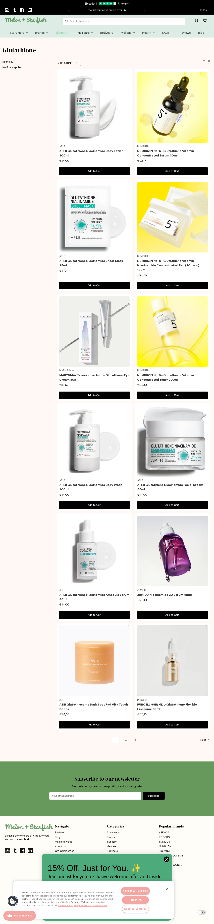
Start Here (113, 832)
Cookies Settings (135, 908)
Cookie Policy (65, 905)
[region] (93, 900)
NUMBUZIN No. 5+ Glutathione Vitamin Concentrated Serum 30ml (165, 153)
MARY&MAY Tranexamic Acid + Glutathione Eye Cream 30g (94, 377)
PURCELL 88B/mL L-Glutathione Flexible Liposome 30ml (167, 707)
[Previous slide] (69, 10)
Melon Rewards (63, 841)
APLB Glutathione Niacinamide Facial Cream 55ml (170, 487)
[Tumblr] (15, 10)
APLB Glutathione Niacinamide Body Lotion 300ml (91, 153)
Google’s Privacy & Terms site (90, 905)
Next (203, 740)
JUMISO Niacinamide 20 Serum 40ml (164, 595)
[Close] (167, 889)
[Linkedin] (30, 10)
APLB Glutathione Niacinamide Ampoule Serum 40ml (94, 597)
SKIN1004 (164, 841)
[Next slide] (144, 10)
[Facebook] (22, 10)
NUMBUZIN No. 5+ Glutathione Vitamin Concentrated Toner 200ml (165, 377)
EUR (202, 10)
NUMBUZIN (165, 846)
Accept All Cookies (135, 890)
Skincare (112, 841)
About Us (60, 846)
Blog (57, 837)
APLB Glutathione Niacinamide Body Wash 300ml (90, 487)
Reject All (135, 899)
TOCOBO (164, 837)
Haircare (112, 846)
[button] (13, 901)
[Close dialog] (167, 859)
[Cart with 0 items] (205, 20)
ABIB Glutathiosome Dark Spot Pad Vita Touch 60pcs (93, 707)
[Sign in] (196, 21)
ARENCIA (164, 832)
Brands (111, 837)
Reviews (60, 832)
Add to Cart (94, 171)
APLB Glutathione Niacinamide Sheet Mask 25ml (91, 263)
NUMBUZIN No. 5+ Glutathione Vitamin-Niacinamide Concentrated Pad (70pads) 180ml (168, 265)
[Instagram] (7, 10)
